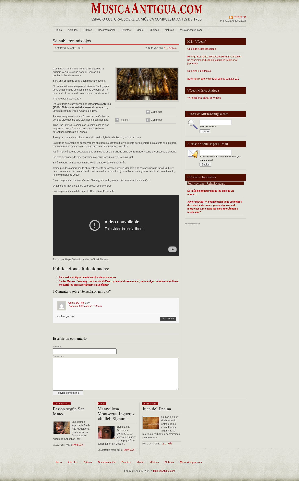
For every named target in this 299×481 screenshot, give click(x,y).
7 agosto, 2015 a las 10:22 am (85, 306)
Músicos (154, 30)
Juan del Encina (156, 409)
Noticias (169, 30)
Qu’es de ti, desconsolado (201, 49)
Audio (56, 404)
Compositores (150, 404)
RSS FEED (240, 17)
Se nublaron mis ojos (72, 40)
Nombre (57, 346)
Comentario (58, 356)
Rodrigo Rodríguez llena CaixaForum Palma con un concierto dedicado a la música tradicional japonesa (214, 60)
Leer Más (129, 450)
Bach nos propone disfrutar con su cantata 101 (213, 78)
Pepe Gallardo (170, 48)
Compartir (156, 119)
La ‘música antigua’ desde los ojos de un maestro (210, 192)
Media (140, 30)
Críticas (88, 30)
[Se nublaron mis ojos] (147, 103)
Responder (168, 319)
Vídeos (200, 41)
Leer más (77, 445)
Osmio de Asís (76, 302)
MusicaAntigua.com (191, 30)
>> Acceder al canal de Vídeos (204, 97)
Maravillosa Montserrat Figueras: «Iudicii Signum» (116, 413)
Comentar (156, 111)
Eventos (126, 30)
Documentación (107, 30)
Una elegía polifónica (199, 71)
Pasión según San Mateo (69, 411)
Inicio (59, 30)
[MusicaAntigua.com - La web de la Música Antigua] (146, 23)
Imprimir (124, 119)
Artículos (72, 30)
